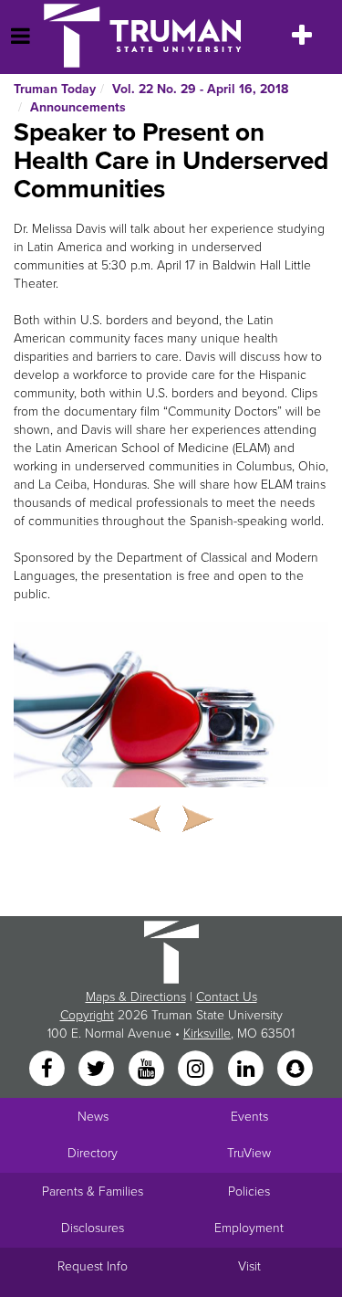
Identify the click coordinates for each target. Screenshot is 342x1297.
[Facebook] (48, 1069)
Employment (249, 1228)
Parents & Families (92, 1191)
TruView (249, 1153)
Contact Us (226, 997)
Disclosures (92, 1228)
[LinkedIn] (247, 1069)
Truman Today (55, 89)
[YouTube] (147, 1069)
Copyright (87, 1015)
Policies (249, 1191)
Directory (92, 1153)
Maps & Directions (136, 997)
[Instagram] (198, 1069)
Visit (249, 1266)
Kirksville (207, 1033)
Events (249, 1116)
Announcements (78, 107)
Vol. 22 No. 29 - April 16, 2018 (200, 89)
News (93, 1116)
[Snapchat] (294, 1069)
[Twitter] (98, 1069)
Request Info (92, 1266)
